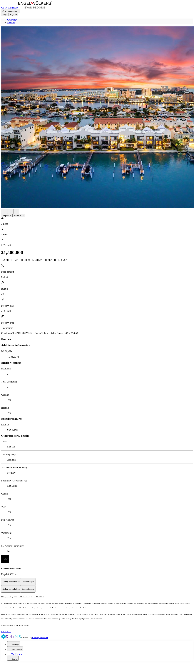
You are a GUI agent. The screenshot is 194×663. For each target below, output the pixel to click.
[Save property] (10, 211)
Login (4, 14)
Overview (12, 20)
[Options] (4, 211)
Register (13, 14)
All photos (6, 215)
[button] (97, 117)
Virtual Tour (19, 215)
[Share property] (16, 211)
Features (11, 22)
